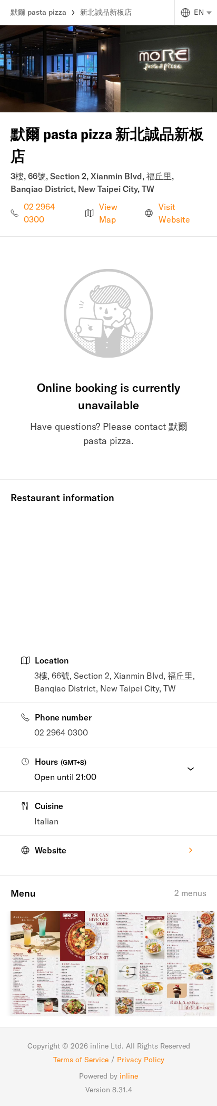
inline (129, 1076)
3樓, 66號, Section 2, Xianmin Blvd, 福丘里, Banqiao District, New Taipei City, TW (114, 682)
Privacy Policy (140, 1059)
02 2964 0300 (39, 213)
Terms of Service (80, 1059)
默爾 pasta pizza (38, 12)
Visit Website (174, 213)
